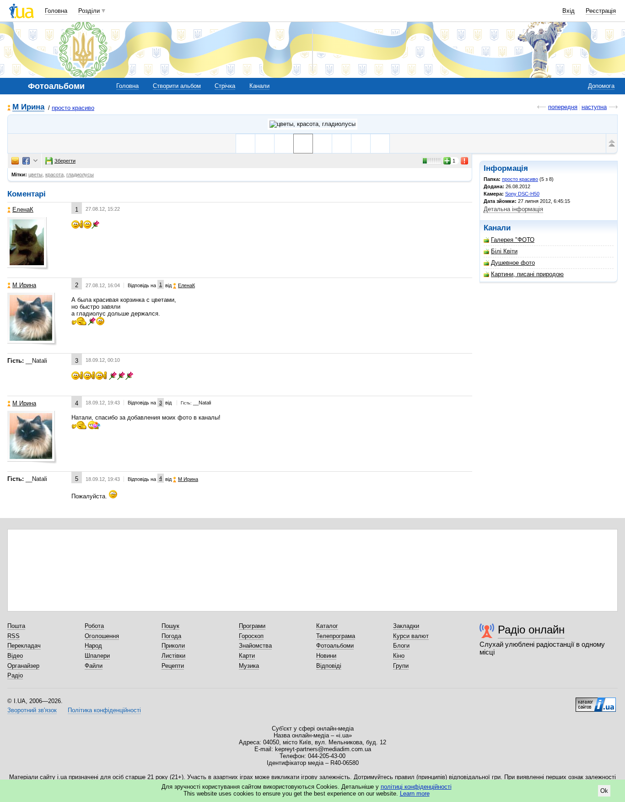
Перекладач (24, 645)
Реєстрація (601, 10)
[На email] (15, 160)
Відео (15, 655)
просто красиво (73, 107)
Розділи (89, 10)
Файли (93, 665)
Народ (93, 645)
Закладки (406, 625)
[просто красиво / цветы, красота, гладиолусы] (312, 124)
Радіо (15, 675)
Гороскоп (251, 636)
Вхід (568, 10)
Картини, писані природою (527, 274)
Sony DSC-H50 (522, 193)
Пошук (170, 625)
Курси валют (411, 636)
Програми (252, 625)
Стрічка (225, 85)
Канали (259, 85)
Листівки (173, 655)
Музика (249, 665)
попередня (562, 107)
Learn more (415, 793)
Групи (401, 665)
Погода (171, 636)
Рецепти (173, 665)
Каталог (327, 625)
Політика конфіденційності (104, 710)
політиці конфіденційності (416, 786)
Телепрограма (335, 636)
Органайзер (23, 665)
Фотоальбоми (335, 645)
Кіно (398, 655)
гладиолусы (80, 174)
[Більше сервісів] (35, 161)
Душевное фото (513, 262)
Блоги (401, 645)
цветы (35, 174)
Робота (94, 625)
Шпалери (97, 655)
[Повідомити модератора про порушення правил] (465, 160)
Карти (247, 655)
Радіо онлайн (531, 629)
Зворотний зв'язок (32, 710)
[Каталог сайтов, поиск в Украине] (596, 701)
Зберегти (64, 161)
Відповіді (328, 665)
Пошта (16, 625)
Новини (326, 655)
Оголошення (102, 636)
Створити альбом (177, 85)
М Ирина (28, 107)
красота (54, 174)
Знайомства (255, 645)
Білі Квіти (504, 251)
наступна (594, 107)
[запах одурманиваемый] (245, 143)
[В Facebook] (26, 160)
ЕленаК (22, 209)
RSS (13, 636)
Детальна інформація (513, 209)
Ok (604, 790)
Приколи (173, 645)
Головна (56, 10)
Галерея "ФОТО (512, 239)
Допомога (601, 85)
